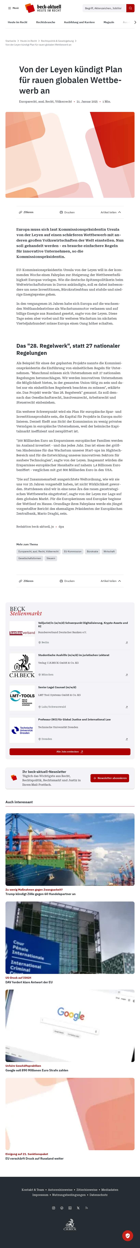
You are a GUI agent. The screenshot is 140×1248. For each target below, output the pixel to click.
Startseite (10, 40)
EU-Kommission (72, 551)
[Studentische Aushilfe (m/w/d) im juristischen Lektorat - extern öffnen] (126, 675)
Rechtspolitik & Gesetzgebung (57, 40)
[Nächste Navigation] (135, 22)
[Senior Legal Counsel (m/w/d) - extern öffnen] (126, 707)
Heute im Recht (28, 40)
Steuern (51, 558)
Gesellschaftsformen (29, 558)
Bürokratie (92, 551)
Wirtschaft (109, 551)
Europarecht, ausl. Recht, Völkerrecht (38, 551)
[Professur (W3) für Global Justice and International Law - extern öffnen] (126, 739)
